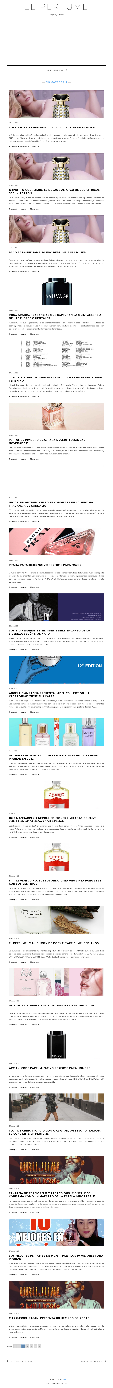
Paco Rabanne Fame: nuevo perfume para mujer (47, 252)
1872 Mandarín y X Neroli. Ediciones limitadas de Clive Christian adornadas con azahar (52, 820)
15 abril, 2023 (13, 498)
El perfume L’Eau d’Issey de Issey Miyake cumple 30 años (54, 943)
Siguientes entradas (91, 1361)
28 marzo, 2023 (14, 1001)
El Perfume (56, 7)
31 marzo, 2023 (14, 876)
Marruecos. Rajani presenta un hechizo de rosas (49, 1318)
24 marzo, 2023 (14, 1126)
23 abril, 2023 (13, 310)
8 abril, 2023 (13, 688)
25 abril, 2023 (13, 248)
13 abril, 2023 (13, 560)
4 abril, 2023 (13, 813)
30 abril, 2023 (13, 123)
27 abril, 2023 (13, 185)
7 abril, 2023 (13, 751)
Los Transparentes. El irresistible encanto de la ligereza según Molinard (49, 632)
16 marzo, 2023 (14, 1313)
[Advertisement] (56, 40)
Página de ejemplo (54, 70)
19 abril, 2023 (13, 373)
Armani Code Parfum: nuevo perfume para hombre (49, 1068)
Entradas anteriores (21, 1361)
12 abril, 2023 (13, 626)
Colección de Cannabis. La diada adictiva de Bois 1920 (52, 127)
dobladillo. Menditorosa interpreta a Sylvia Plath (51, 1005)
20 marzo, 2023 (14, 1188)
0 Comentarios (34, 146)
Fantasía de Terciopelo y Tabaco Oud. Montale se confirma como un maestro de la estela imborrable (52, 1195)
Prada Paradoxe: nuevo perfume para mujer (45, 565)
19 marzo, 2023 (14, 1251)
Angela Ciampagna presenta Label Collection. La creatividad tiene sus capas (49, 695)
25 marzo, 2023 (14, 1063)
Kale (64, 1379)
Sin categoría (13, 146)
